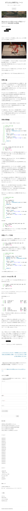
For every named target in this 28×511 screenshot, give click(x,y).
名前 (3, 395)
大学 (2, 477)
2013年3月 (4, 458)
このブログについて (10, 488)
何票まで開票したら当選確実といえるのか (10, 430)
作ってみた (4, 475)
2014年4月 (4, 444)
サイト (3, 405)
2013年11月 (4, 449)
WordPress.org (4, 500)
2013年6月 (4, 453)
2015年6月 (4, 439)
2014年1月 (4, 445)
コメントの (5, 499)
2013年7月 (4, 452)
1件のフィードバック (6, 26)
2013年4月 (4, 456)
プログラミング (9, 344)
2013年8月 (4, 450)
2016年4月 (4, 438)
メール (3, 400)
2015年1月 (4, 441)
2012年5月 (4, 463)
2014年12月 (4, 442)
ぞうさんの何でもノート (14, 2)
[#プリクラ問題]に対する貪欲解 (8, 428)
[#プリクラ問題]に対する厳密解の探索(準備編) (10, 427)
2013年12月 (4, 447)
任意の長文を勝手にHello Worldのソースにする (10, 425)
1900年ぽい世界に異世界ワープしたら (9, 424)
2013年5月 (4, 455)
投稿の (4, 497)
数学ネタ (4, 472)
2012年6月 (4, 461)
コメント (3, 381)
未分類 (3, 478)
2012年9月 (4, 460)
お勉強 (3, 470)
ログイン (3, 496)
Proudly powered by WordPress (7, 508)
